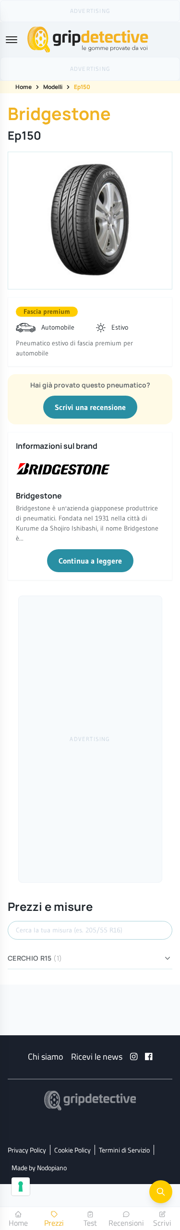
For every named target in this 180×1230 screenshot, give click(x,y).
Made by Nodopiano (39, 1168)
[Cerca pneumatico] (160, 1191)
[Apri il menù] (11, 39)
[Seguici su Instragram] (133, 1056)
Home (23, 87)
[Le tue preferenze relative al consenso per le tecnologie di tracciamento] (21, 1186)
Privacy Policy (27, 1150)
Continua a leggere (90, 560)
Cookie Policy (72, 1150)
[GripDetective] (90, 1100)
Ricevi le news (96, 1056)
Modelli (52, 87)
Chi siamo (45, 1056)
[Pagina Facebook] (148, 1056)
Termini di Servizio (124, 1150)
